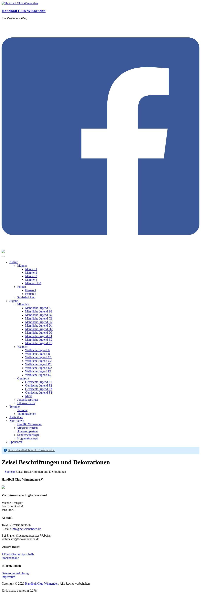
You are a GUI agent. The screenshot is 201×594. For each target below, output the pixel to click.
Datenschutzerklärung (15, 573)
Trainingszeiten (26, 413)
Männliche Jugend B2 (38, 315)
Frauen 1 (30, 290)
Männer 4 (31, 279)
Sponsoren (16, 442)
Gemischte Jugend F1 (38, 382)
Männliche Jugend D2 (39, 329)
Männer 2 (31, 272)
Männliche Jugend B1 (38, 311)
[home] (3, 471)
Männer (22, 265)
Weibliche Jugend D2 (38, 367)
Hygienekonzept (27, 438)
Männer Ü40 (33, 283)
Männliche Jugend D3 (39, 332)
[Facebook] (100, 248)
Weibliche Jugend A (37, 350)
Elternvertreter (26, 403)
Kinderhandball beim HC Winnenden (31, 450)
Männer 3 (31, 276)
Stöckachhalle (10, 558)
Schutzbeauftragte (28, 434)
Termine (14, 406)
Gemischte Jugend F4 (38, 392)
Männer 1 (31, 269)
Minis (28, 396)
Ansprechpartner (27, 431)
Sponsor (10, 471)
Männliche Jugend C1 (38, 318)
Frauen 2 (30, 293)
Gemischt (23, 378)
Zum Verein (16, 420)
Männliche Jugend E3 (38, 343)
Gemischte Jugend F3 (38, 389)
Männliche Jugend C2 (38, 322)
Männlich (23, 304)
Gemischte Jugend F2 (38, 385)
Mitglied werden (27, 427)
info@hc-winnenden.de (26, 529)
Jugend (13, 300)
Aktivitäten (16, 417)
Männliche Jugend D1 (39, 325)
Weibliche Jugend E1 (38, 371)
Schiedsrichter (26, 297)
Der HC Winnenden (29, 424)
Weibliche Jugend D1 (38, 364)
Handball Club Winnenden (24, 11)
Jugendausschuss (27, 399)
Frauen (21, 286)
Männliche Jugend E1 (38, 336)
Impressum (8, 577)
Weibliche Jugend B (37, 353)
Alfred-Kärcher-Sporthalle (18, 554)
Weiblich (22, 346)
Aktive (13, 262)
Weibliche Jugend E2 (38, 375)
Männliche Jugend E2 (38, 339)
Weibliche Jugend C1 (38, 357)
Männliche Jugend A (38, 308)
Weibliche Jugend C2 (38, 360)
